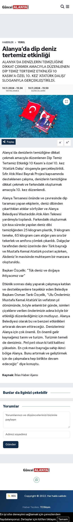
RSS (13, 496)
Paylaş (10, 142)
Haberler (7, 42)
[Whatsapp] (37, 480)
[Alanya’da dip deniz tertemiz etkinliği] (36, 116)
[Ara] (62, 7)
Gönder (10, 444)
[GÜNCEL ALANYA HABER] (15, 7)
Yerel (21, 42)
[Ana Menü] (67, 7)
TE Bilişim (45, 507)
